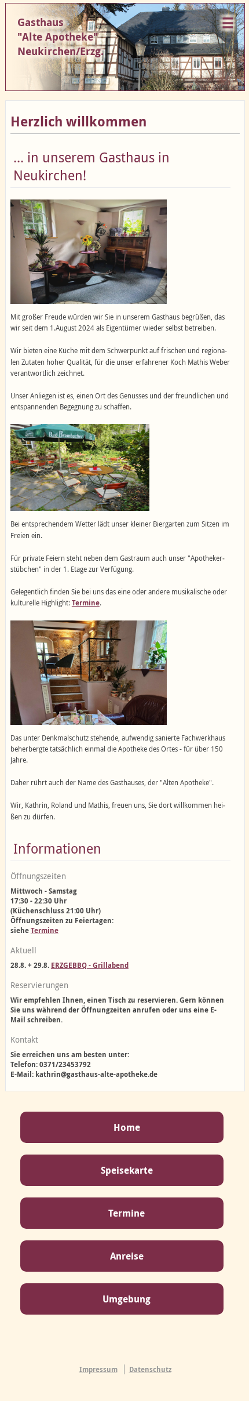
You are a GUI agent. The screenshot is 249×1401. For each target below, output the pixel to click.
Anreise (127, 1256)
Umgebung (126, 1299)
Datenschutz (150, 1369)
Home (126, 1127)
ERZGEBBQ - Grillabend (90, 965)
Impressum (98, 1369)
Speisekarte (127, 1170)
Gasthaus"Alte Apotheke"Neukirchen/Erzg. (60, 37)
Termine (86, 603)
